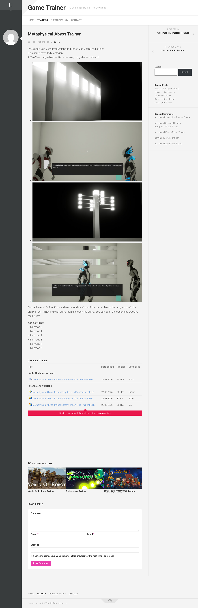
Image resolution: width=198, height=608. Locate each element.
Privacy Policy (59, 20)
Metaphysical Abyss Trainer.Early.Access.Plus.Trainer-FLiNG (63, 392)
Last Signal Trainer (163, 102)
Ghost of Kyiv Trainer (165, 92)
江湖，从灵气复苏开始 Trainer (120, 491)
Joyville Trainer (171, 138)
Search (158, 67)
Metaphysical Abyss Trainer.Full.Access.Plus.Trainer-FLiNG (62, 379)
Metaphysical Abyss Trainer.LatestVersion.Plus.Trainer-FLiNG (63, 405)
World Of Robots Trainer (41, 491)
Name (35, 534)
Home (31, 20)
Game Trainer (46, 7)
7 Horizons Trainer (76, 491)
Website (35, 545)
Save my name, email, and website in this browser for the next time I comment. (74, 556)
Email (90, 534)
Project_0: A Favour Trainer (177, 117)
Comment (37, 513)
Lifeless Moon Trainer (174, 132)
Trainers (42, 20)
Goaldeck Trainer (163, 95)
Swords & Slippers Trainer (167, 88)
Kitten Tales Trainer (173, 143)
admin (158, 117)
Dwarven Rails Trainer (165, 99)
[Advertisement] (85, 438)
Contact (76, 20)
